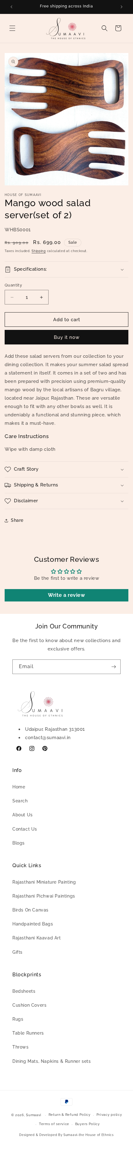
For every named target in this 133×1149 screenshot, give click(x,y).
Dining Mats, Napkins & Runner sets (51, 1061)
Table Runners (28, 1033)
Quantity (13, 285)
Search (20, 800)
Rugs (17, 1019)
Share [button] (17, 520)
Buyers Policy (87, 1124)
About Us (22, 814)
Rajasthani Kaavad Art (36, 937)
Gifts (17, 952)
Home (18, 786)
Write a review (66, 595)
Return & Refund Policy (70, 1115)
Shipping (39, 251)
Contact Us (24, 829)
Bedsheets (23, 991)
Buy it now (66, 337)
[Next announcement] (121, 7)
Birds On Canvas (30, 909)
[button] (12, 28)
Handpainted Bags (32, 923)
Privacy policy (109, 1115)
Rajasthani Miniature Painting (44, 882)
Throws (20, 1047)
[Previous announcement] (11, 7)
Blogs (18, 843)
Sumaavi (33, 1115)
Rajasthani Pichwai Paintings (43, 896)
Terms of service (54, 1124)
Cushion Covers (29, 1005)
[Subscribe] (113, 666)
